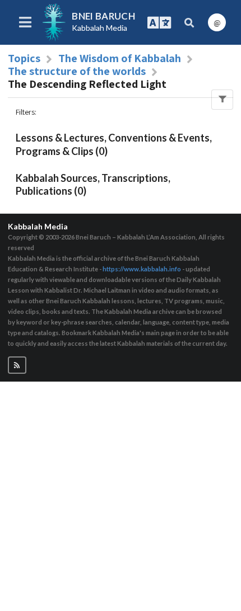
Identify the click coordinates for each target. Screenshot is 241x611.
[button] (17, 365)
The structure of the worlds (77, 71)
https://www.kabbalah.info (142, 268)
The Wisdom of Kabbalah (119, 58)
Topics (24, 58)
